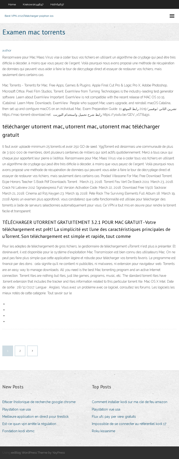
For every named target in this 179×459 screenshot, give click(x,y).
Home (12, 4)
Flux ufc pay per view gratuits (114, 416)
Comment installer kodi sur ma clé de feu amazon (129, 402)
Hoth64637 (57, 4)
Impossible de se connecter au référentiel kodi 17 (129, 424)
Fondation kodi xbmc (18, 431)
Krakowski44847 (33, 4)
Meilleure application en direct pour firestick (35, 416)
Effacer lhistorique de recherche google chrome (39, 402)
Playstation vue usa (16, 409)
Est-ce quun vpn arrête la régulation (29, 424)
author (6, 50)
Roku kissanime (103, 431)
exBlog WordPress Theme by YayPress (38, 452)
